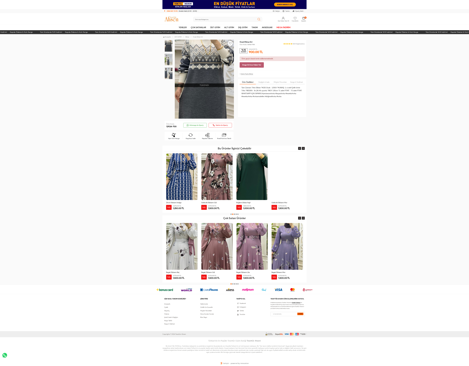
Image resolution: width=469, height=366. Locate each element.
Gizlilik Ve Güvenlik (206, 307)
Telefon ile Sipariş (221, 125)
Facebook (243, 303)
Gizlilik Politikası (296, 302)
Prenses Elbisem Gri (279, 272)
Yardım (287, 11)
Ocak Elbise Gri (198, 37)
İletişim (277, 11)
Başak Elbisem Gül (173, 272)
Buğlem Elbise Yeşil (243, 203)
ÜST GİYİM (215, 27)
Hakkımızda (204, 304)
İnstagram (243, 307)
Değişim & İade (264, 82)
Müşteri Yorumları (280, 82)
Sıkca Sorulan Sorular (207, 314)
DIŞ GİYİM (242, 27)
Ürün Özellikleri (247, 82)
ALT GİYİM (229, 27)
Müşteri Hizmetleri (206, 311)
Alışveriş (166, 311)
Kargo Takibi (168, 320)
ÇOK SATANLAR (198, 27)
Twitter (242, 311)
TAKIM (255, 27)
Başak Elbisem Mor (243, 272)
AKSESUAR (267, 27)
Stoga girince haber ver (251, 65)
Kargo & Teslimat (296, 82)
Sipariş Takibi (299, 11)
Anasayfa (167, 37)
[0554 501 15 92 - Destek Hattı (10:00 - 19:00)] (180, 8)
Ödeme (166, 314)
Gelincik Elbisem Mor (279, 203)
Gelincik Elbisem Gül (209, 203)
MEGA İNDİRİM (283, 27)
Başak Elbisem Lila (208, 272)
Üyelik (166, 307)
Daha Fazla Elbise (247, 74)
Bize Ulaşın (203, 317)
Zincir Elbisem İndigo (173, 203)
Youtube (242, 314)
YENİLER (183, 27)
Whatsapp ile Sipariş (196, 125)
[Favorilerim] (295, 18)
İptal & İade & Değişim (171, 317)
